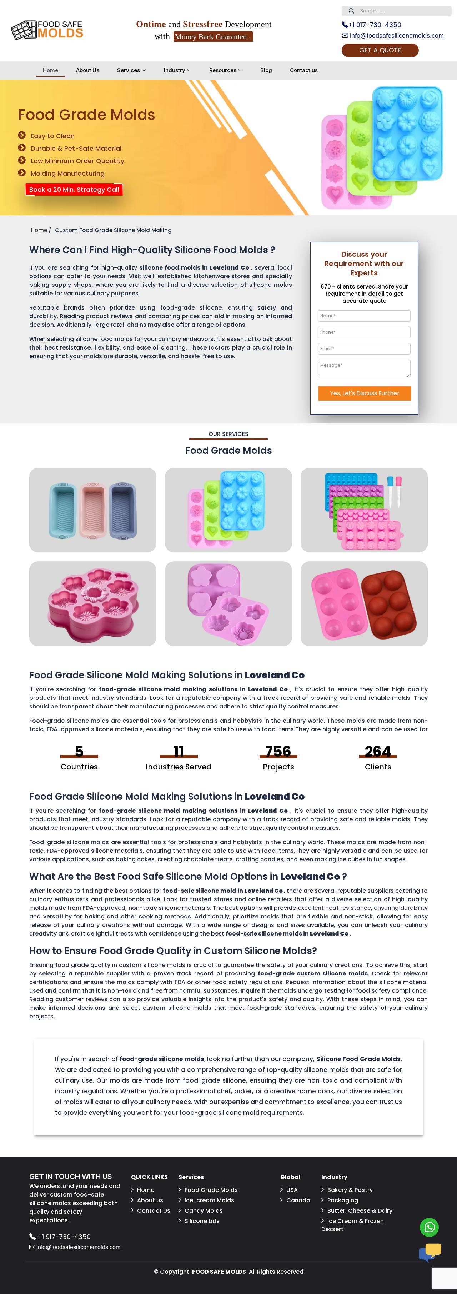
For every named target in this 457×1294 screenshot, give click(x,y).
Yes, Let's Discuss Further (365, 393)
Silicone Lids (202, 1221)
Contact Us (153, 1211)
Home (50, 70)
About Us (87, 70)
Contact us (304, 70)
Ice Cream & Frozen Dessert (352, 1225)
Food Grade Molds (211, 1190)
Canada (298, 1200)
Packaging (342, 1200)
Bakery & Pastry (350, 1190)
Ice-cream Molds (209, 1200)
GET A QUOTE (380, 50)
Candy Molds (204, 1211)
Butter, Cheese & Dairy (359, 1211)
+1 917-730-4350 (374, 24)
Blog (266, 70)
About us (150, 1200)
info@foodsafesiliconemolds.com (396, 35)
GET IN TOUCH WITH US (70, 1176)
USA (292, 1190)
